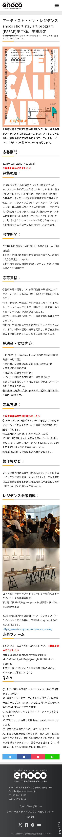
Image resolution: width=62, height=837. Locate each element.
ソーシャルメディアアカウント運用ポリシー (30, 811)
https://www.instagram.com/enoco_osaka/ (27, 629)
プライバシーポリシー (30, 806)
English (30, 816)
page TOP (59, 827)
